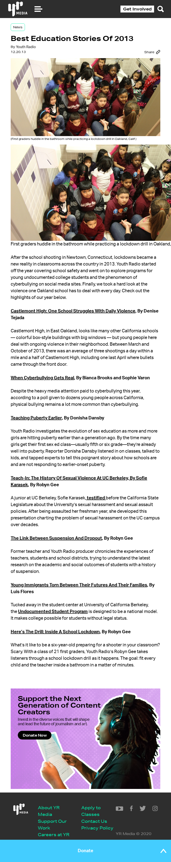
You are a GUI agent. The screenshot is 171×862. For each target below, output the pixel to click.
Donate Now (35, 735)
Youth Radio (26, 47)
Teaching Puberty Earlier (36, 418)
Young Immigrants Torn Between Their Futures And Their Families (79, 585)
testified (96, 498)
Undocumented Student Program (53, 611)
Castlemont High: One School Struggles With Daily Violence (73, 311)
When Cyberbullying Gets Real (42, 378)
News (17, 27)
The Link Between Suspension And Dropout (56, 538)
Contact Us (94, 821)
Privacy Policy (97, 827)
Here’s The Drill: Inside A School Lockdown (55, 632)
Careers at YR (53, 834)
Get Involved (137, 8)
